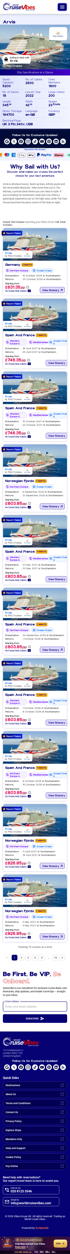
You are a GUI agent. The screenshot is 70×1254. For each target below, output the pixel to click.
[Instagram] (28, 141)
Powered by (35, 1228)
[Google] (7, 141)
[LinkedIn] (56, 141)
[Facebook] (21, 141)
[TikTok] (35, 141)
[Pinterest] (49, 141)
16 (55, 957)
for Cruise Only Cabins (16, 291)
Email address (12, 1001)
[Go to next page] (62, 957)
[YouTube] (42, 141)
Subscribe (32, 1018)
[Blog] (63, 141)
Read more (20, 1247)
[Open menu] (62, 7)
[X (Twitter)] (14, 141)
